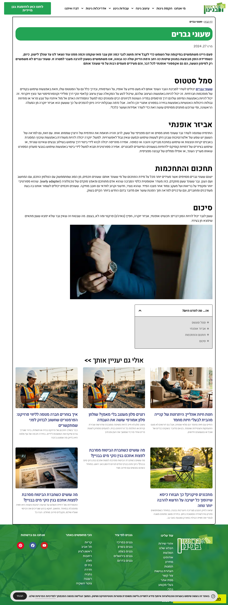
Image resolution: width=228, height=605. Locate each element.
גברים (200, 89)
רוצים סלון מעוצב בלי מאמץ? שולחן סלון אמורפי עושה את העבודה (117, 417)
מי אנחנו (180, 8)
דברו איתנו (72, 8)
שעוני (208, 89)
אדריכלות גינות (96, 8)
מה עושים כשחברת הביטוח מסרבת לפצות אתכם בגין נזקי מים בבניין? (117, 453)
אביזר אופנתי (198, 328)
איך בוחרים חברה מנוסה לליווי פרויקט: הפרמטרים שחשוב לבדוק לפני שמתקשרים (47, 420)
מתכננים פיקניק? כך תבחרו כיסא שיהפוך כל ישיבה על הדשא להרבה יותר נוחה (185, 500)
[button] (140, 310)
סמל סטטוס (199, 322)
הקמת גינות (164, 8)
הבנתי (20, 596)
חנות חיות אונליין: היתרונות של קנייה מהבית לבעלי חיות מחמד (183, 417)
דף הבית (208, 21)
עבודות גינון (121, 8)
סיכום (202, 341)
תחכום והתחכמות (195, 335)
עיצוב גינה (142, 8)
